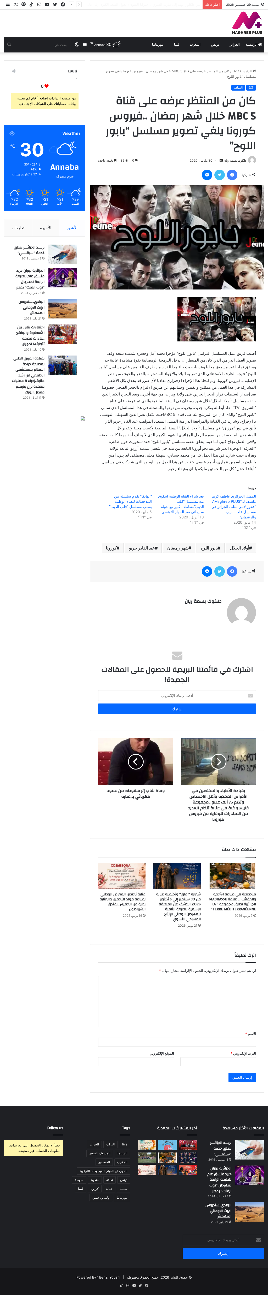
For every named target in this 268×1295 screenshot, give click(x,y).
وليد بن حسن (100, 1197)
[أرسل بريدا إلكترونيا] (221, 160)
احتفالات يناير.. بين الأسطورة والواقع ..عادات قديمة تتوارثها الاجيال (30, 336)
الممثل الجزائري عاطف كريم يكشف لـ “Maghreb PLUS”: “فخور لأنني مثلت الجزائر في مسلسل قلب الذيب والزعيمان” (233, 506)
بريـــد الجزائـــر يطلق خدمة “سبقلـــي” (29, 250)
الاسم (250, 1034)
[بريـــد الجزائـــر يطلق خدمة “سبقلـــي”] (62, 254)
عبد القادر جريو (142, 548)
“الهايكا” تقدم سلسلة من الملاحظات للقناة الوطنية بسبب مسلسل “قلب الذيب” (130, 501)
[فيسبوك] (232, 175)
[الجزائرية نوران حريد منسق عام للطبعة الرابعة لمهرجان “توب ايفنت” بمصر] (62, 277)
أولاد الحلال (239, 548)
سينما (123, 1189)
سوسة (79, 1180)
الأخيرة (45, 227)
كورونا (111, 548)
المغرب (195, 44)
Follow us (55, 1128)
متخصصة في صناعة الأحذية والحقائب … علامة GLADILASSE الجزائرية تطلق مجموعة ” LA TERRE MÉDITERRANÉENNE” (232, 902)
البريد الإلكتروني (243, 1053)
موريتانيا (158, 44)
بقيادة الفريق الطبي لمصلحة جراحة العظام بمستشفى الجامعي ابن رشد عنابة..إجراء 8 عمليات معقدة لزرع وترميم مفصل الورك (28, 375)
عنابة (109, 1189)
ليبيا (176, 44)
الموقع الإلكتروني (162, 1053)
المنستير (104, 1162)
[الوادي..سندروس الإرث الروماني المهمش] (62, 308)
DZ (234, 71)
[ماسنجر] (207, 175)
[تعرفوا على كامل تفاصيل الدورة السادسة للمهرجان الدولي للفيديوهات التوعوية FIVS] (188, 1145)
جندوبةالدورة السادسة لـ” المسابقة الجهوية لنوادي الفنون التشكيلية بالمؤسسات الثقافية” (136, 4)
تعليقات (18, 227)
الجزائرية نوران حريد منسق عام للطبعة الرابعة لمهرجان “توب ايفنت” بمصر (29, 279)
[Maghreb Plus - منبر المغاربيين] (247, 22)
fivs (124, 1144)
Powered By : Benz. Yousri (98, 1277)
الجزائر (235, 44)
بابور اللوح (209, 548)
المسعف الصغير (99, 1153)
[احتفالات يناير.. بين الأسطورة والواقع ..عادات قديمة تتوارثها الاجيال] (62, 334)
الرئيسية (251, 44)
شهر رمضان (177, 548)
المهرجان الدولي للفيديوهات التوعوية (103, 1171)
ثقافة (109, 1180)
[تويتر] (219, 175)
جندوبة (95, 1180)
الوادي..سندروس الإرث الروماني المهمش (31, 307)
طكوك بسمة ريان (235, 160)
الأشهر (72, 227)
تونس (215, 44)
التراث (110, 1144)
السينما (122, 1153)
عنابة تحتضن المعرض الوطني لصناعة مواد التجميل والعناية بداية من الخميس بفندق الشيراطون (123, 902)
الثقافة (238, 88)
